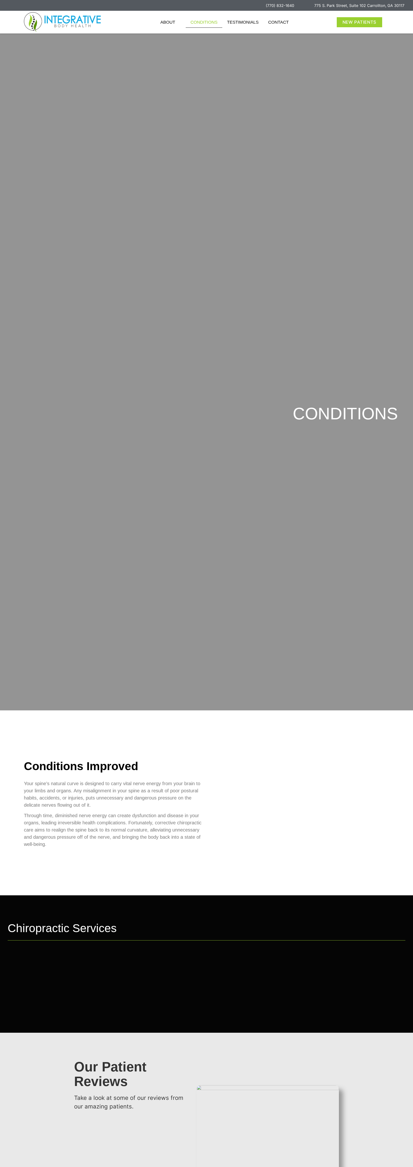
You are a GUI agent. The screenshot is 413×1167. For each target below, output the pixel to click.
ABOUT (167, 22)
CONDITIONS (203, 22)
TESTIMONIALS (243, 22)
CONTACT (278, 22)
